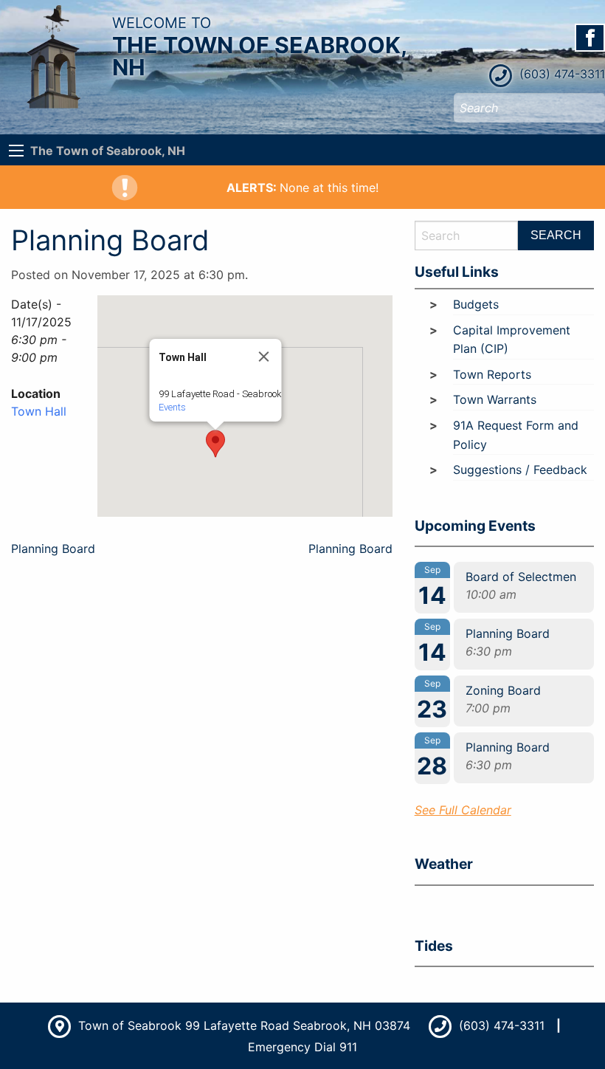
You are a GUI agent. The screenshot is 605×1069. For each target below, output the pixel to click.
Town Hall (38, 411)
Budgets (476, 304)
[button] (215, 444)
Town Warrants (494, 399)
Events (171, 407)
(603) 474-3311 (560, 73)
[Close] (263, 356)
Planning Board (53, 548)
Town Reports (492, 374)
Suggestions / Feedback (520, 469)
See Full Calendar (463, 809)
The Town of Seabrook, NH (107, 150)
